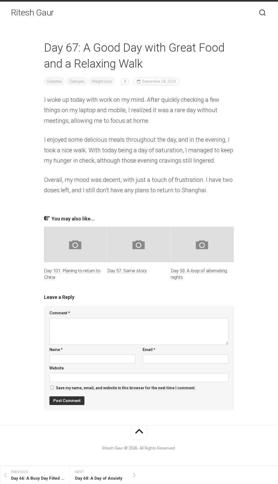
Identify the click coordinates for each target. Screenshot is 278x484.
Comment (59, 313)
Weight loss (102, 81)
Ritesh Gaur (32, 12)
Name (56, 349)
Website (56, 368)
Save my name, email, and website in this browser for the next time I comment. (126, 388)
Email (149, 349)
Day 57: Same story (127, 270)
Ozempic (76, 81)
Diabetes (54, 81)
